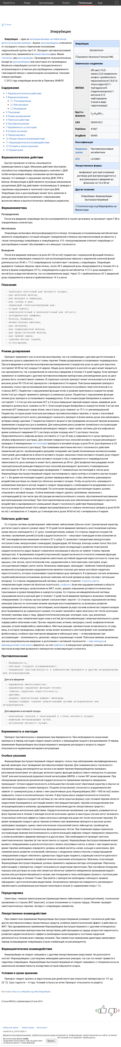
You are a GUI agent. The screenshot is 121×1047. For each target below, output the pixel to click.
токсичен (6, 58)
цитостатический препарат (16, 43)
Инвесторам (28, 1027)
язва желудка (96, 641)
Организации (46, 2)
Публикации (85, 2)
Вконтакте (42, 1027)
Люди (27, 2)
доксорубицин (25, 58)
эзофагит (65, 584)
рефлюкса (59, 645)
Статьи (8, 25)
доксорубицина (49, 43)
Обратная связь (11, 1027)
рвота (95, 581)
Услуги (66, 2)
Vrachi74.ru (9, 2)
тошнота (86, 581)
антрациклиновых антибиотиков (48, 39)
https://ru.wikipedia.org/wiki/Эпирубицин (31, 991)
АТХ (77, 159)
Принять (51, 1041)
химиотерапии (42, 54)
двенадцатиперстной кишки (17, 645)
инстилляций (40, 443)
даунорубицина (21, 61)
